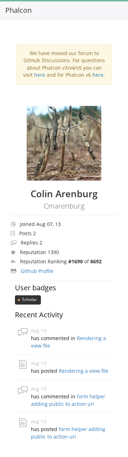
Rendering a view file (83, 370)
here (39, 74)
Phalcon (18, 10)
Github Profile (37, 271)
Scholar (29, 299)
